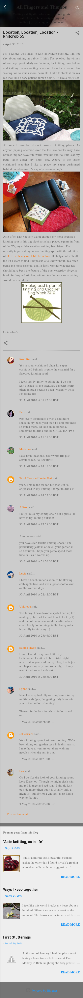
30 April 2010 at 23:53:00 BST (38, 676)
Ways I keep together (20, 889)
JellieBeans (26, 734)
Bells (22, 412)
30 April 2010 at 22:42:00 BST (38, 594)
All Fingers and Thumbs (42, 6)
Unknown (25, 606)
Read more (70, 876)
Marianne (25, 449)
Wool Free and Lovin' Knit (36, 478)
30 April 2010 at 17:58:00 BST (38, 524)
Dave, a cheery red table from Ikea (28, 256)
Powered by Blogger (44, 990)
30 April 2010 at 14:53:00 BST (38, 495)
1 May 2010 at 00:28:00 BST (37, 722)
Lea (21, 771)
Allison (23, 507)
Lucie (22, 573)
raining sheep (27, 647)
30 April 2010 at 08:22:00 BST (38, 400)
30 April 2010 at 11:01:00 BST (38, 437)
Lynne (23, 689)
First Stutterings (17, 937)
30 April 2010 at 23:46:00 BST (38, 635)
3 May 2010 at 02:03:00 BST (37, 804)
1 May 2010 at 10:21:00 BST (37, 759)
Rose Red (25, 359)
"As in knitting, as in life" (23, 842)
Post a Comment (17, 814)
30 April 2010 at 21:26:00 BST (38, 561)
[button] (77, 33)
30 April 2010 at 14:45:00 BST (38, 466)
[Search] (77, 8)
